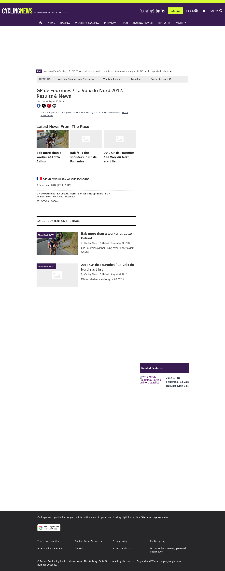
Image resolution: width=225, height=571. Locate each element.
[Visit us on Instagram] (152, 11)
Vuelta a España (112, 79)
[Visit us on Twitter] (147, 11)
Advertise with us (122, 548)
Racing (65, 23)
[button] (217, 11)
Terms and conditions (49, 541)
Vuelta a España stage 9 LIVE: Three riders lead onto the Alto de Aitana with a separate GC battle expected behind (106, 71)
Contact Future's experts (88, 541)
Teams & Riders (46, 235)
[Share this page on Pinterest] (49, 106)
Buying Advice (143, 23)
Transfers (136, 79)
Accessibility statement (50, 548)
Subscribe (175, 10)
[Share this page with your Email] (54, 106)
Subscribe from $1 (161, 79)
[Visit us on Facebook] (142, 11)
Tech (124, 23)
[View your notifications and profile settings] (204, 11)
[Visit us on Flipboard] (163, 11)
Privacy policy (119, 541)
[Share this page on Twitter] (44, 106)
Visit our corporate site (154, 517)
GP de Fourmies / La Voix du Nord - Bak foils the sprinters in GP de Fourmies (73, 195)
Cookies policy (158, 541)
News (51, 23)
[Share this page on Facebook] (39, 106)
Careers (79, 548)
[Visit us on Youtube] (158, 11)
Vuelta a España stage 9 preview (76, 79)
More (179, 23)
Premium (110, 23)
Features (164, 23)
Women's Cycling (87, 23)
